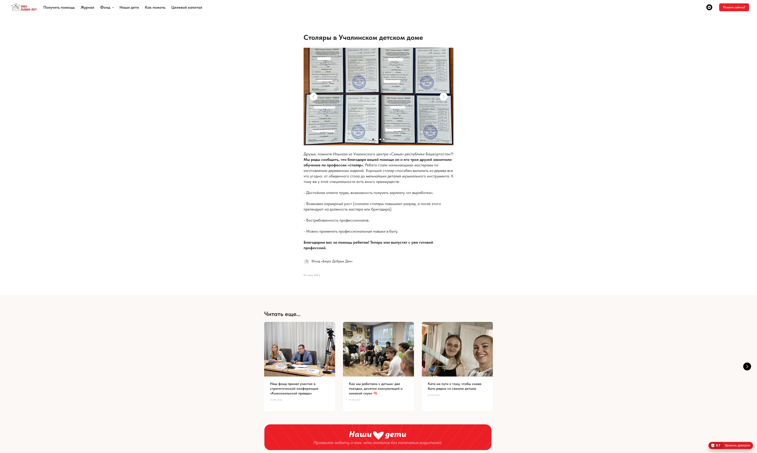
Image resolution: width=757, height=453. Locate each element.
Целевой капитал (186, 7)
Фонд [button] (105, 7)
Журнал (87, 7)
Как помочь (155, 7)
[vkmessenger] (709, 7)
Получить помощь (59, 7)
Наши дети (129, 7)
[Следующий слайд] (747, 366)
